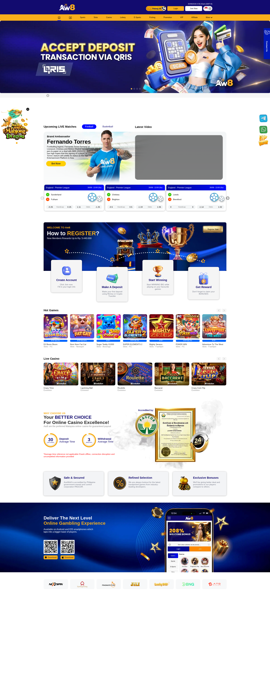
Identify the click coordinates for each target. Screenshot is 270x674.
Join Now (193, 8)
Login (176, 8)
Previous (42, 198)
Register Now (213, 229)
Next (227, 198)
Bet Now (55, 163)
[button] (135, 57)
